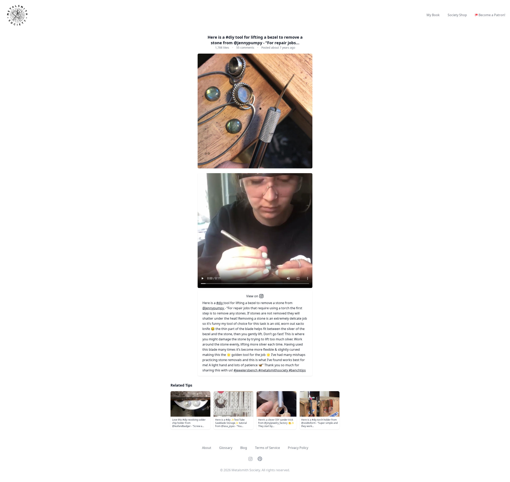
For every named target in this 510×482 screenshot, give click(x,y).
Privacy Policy (298, 448)
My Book (433, 15)
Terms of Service (267, 448)
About (206, 448)
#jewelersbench (246, 370)
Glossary (225, 448)
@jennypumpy (213, 308)
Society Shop (457, 15)
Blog (243, 448)
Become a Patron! (492, 15)
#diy (220, 303)
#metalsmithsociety (273, 370)
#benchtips (297, 370)
